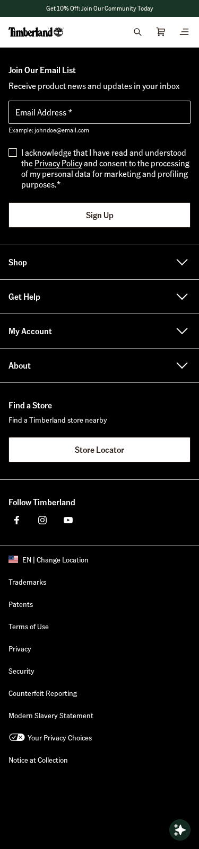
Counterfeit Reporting (42, 693)
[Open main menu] (184, 31)
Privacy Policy (58, 162)
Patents (20, 604)
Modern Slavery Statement (50, 715)
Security (21, 670)
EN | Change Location (55, 559)
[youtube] (67, 520)
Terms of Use (28, 626)
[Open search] (137, 31)
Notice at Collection (38, 759)
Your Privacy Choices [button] (60, 737)
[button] (99, 8)
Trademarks (27, 581)
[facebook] (16, 520)
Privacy (19, 648)
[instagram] (42, 520)
